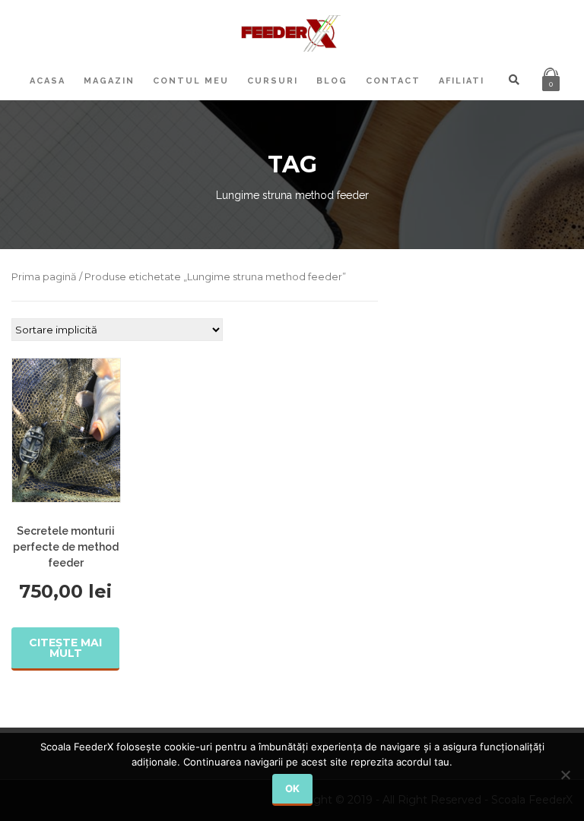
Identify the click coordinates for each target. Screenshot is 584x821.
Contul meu (191, 81)
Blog (332, 81)
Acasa (47, 81)
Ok (292, 788)
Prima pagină (44, 277)
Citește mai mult (65, 648)
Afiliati (461, 81)
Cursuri (272, 81)
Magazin (109, 81)
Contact (393, 81)
